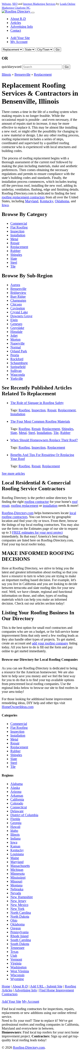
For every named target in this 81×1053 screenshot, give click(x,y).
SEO (14, 3)
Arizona (15, 791)
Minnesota (17, 873)
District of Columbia (24, 815)
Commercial (18, 223)
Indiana (15, 838)
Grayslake (17, 328)
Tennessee (17, 948)
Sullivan (16, 371)
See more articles (13, 473)
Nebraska (16, 889)
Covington (17, 308)
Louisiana (17, 854)
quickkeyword (11, 67)
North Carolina (20, 912)
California (17, 799)
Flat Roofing (19, 227)
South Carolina (20, 940)
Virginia (15, 963)
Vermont (16, 959)
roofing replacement (24, 505)
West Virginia (19, 971)
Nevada (15, 893)
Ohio (13, 920)
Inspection (17, 231)
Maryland (31, 201)
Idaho (14, 830)
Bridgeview (18, 292)
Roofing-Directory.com (17, 513)
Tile (13, 266)
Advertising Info (21, 26)
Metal (14, 239)
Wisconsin (17, 975)
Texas (14, 951)
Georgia (15, 823)
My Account (18, 42)
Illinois (6, 74)
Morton (15, 339)
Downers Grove (21, 316)
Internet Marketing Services (39, 3)
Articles (15, 23)
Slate (13, 258)
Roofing (24, 410)
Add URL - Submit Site (46, 986)
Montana (16, 885)
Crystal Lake (19, 312)
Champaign (18, 300)
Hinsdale (16, 332)
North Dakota (19, 916)
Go (57, 49)
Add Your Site (20, 38)
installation (50, 505)
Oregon (15, 928)
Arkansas (16, 795)
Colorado (16, 803)
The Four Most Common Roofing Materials (40, 421)
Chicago (16, 304)
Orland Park (18, 351)
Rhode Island (19, 936)
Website (6, 3)
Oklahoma (62, 201)
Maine (14, 858)
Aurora (15, 285)
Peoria (14, 355)
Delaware (17, 811)
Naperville (17, 343)
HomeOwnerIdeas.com (17, 707)
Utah (13, 955)
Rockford (16, 359)
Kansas (15, 846)
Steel (13, 262)
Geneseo (16, 324)
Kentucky (46, 201)
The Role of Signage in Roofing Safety (37, 403)
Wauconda (17, 374)
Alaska (15, 788)
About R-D (18, 19)
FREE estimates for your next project (37, 532)
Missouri (16, 881)
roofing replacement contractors (23, 197)
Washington (18, 967)
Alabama (16, 784)
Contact (15, 30)
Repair (14, 243)
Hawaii (15, 827)
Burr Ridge (18, 296)
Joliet (13, 335)
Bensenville (22, 74)
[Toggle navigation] (33, 12)
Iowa (5, 205)
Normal (15, 347)
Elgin (14, 320)
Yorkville (16, 378)
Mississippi (17, 877)
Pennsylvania (19, 932)
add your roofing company (50, 643)
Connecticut (18, 807)
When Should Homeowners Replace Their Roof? (44, 440)
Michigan (16, 870)
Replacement (43, 74)
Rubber (15, 251)
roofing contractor (36, 502)
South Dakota (19, 944)
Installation (17, 235)
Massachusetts (20, 866)
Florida (15, 819)
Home (6, 986)
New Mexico (19, 905)
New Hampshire (21, 897)
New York (17, 909)
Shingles (16, 255)
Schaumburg (19, 363)
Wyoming (17, 979)
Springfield (17, 367)
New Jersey (18, 901)
